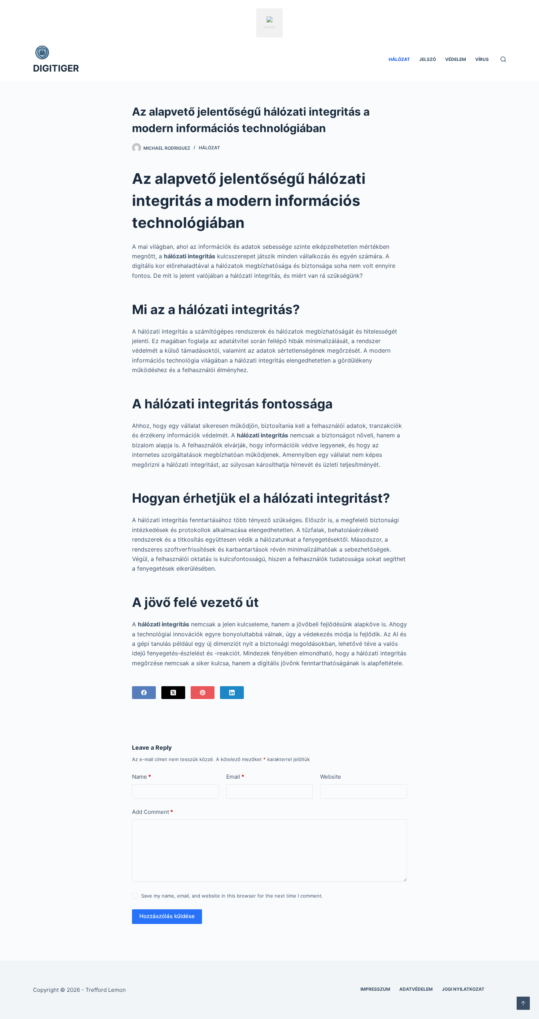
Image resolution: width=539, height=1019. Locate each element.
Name (141, 776)
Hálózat (399, 59)
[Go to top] (523, 1003)
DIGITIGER (56, 68)
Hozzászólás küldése (167, 916)
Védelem (455, 59)
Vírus (482, 59)
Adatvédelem (416, 989)
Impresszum (375, 989)
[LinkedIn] (232, 692)
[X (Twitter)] (173, 692)
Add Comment (152, 811)
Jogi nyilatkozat (463, 989)
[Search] (503, 59)
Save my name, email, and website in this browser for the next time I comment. (232, 896)
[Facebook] (144, 692)
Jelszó (427, 59)
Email (235, 776)
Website (330, 776)
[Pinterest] (202, 692)
